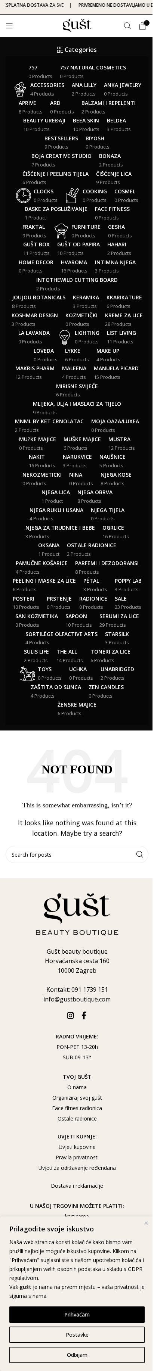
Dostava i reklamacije (77, 1185)
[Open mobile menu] (9, 25)
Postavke (77, 1334)
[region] (77, 1293)
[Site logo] (77, 25)
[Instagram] (70, 1015)
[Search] (127, 25)
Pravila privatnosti (77, 1157)
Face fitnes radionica (77, 1108)
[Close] (146, 1222)
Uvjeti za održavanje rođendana (77, 1167)
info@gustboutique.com (77, 999)
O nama (77, 1087)
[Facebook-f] (84, 1015)
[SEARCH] (139, 854)
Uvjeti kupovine (77, 1146)
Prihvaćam (77, 1314)
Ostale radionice (77, 1118)
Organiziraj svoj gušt (77, 1097)
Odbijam (77, 1354)
